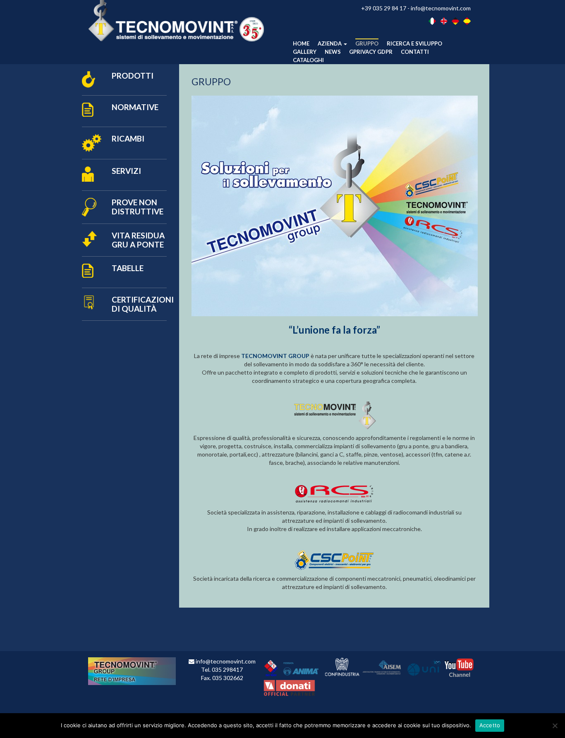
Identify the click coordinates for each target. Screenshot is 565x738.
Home (301, 43)
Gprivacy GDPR (371, 51)
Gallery (304, 51)
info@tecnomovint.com (441, 8)
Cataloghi (308, 60)
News (333, 51)
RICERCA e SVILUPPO (414, 43)
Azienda (330, 43)
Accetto (489, 725)
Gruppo (366, 43)
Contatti (415, 51)
